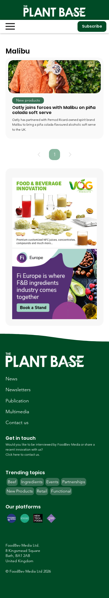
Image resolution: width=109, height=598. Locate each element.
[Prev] (38, 154)
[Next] (70, 154)
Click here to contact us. (23, 454)
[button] (28, 100)
